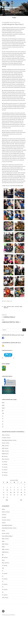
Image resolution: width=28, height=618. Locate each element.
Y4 (2, 421)
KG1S (3, 405)
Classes (4, 522)
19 (14, 492)
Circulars (4, 517)
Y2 (2, 416)
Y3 (2, 418)
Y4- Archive (4, 469)
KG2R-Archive (5, 453)
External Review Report (7, 536)
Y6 (2, 426)
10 (7, 489)
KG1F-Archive (5, 448)
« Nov (7, 499)
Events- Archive (5, 443)
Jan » (21, 499)
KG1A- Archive (7, 306)
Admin (3, 509)
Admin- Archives (6, 435)
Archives (4, 514)
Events (3, 530)
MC (3, 410)
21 (21, 492)
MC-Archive (5, 456)
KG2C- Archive (15, 306)
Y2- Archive (4, 464)
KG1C (3, 402)
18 (10, 492)
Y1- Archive (4, 461)
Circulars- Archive (6, 437)
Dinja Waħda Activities (7, 525)
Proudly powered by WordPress (8, 614)
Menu (14, 17)
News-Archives (5, 459)
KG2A (3, 408)
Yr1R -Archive (5, 597)
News (3, 560)
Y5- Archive (4, 472)
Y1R (3, 413)
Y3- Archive (4, 467)
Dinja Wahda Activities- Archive (9, 440)
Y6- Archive (4, 475)
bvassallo (17, 22)
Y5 (2, 424)
